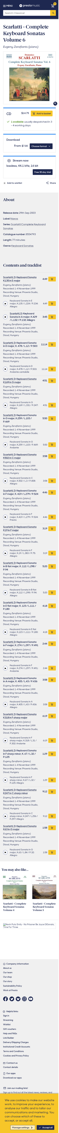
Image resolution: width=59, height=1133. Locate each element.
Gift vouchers (9, 1029)
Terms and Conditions (13, 1051)
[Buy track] (52, 303)
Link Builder (8, 1038)
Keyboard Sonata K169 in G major (20, 380)
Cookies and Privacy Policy (16, 1055)
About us (7, 968)
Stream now (20, 160)
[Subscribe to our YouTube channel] (31, 999)
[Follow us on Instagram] (25, 999)
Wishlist (7, 1024)
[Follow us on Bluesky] (19, 999)
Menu (9, 5)
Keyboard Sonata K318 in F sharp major (20, 716)
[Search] (53, 13)
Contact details (10, 1067)
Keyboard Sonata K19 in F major (20, 528)
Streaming (8, 1020)
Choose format (39, 146)
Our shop (7, 977)
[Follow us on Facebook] (6, 999)
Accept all (47, 1127)
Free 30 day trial (42, 172)
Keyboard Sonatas (22, 245)
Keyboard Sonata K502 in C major (20, 456)
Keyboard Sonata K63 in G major (20, 827)
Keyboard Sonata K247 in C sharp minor (20, 791)
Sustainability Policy (12, 986)
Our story (7, 981)
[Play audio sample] (5, 303)
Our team (7, 972)
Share (53, 183)
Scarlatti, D (9, 277)
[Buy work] (52, 279)
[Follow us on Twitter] (12, 999)
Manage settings (20, 1127)
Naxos (14, 218)
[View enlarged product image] (29, 77)
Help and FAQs (10, 1033)
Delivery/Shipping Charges (16, 1042)
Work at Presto (10, 990)
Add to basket (44, 113)
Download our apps (12, 1077)
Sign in (6, 1015)
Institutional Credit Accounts (16, 1046)
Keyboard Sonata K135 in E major (20, 279)
